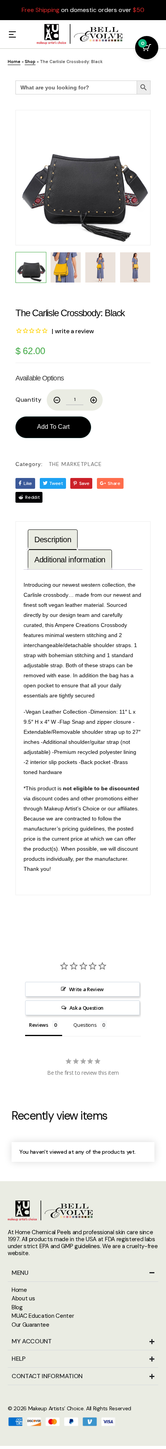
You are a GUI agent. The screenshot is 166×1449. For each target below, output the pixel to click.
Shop (30, 61)
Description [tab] (52, 539)
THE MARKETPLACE (75, 464)
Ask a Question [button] (86, 1007)
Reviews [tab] (38, 1024)
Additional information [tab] (69, 559)
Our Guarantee (30, 1325)
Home (14, 61)
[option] (83, 177)
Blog (17, 1307)
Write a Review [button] (86, 989)
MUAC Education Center (43, 1316)
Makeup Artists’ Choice (56, 1408)
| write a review (73, 331)
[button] (12, 34)
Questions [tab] (85, 1024)
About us (23, 1298)
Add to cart (53, 426)
